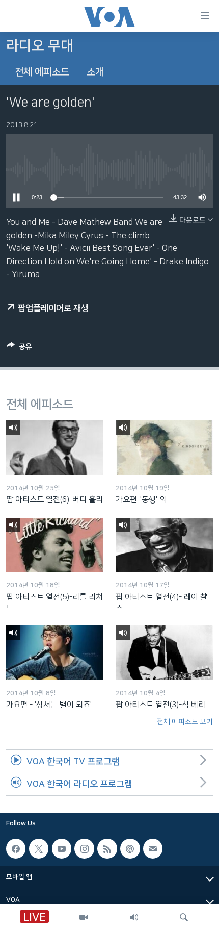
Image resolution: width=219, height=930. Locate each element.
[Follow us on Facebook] (15, 848)
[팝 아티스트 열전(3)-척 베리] (164, 652)
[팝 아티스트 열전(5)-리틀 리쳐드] (54, 545)
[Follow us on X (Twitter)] (38, 848)
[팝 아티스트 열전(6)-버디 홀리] (54, 447)
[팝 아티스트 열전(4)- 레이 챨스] (164, 545)
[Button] (19, 349)
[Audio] (134, 917)
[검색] (184, 917)
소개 (95, 72)
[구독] (152, 848)
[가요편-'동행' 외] (164, 447)
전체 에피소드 (42, 72)
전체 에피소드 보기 (185, 722)
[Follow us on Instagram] (84, 848)
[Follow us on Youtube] (61, 848)
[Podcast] (130, 848)
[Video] (83, 917)
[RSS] (107, 848)
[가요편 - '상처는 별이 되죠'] (54, 652)
